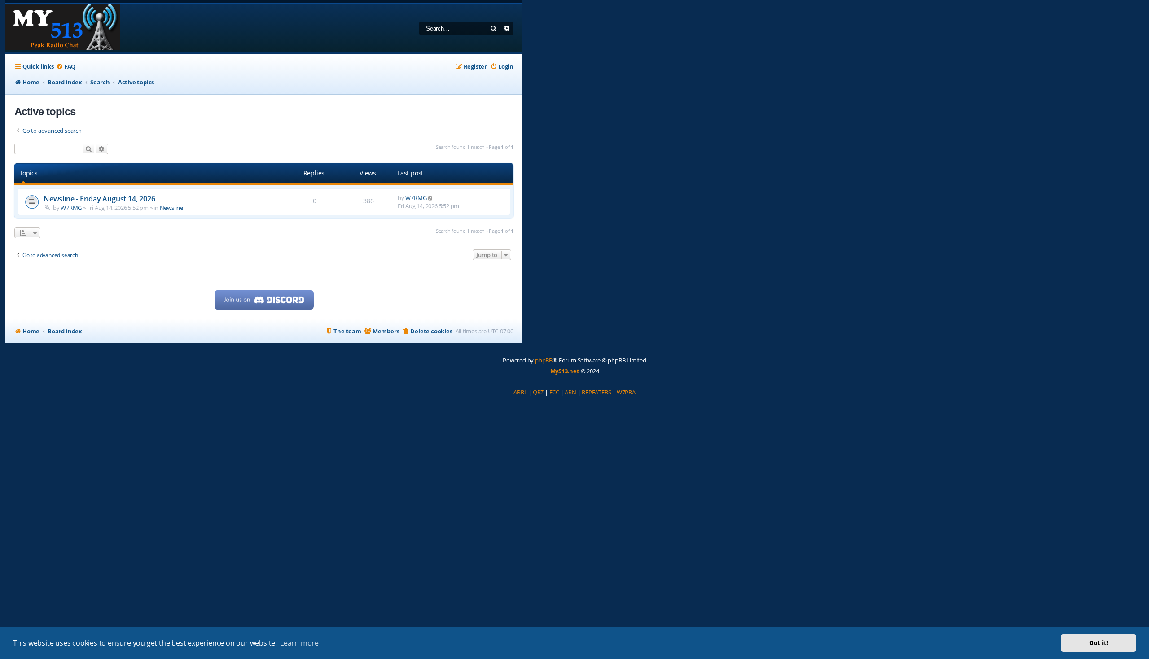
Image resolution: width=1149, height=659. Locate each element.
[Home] (62, 28)
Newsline (171, 208)
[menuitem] (65, 66)
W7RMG (71, 208)
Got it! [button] (1098, 642)
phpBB (544, 360)
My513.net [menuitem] (564, 371)
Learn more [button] (299, 643)
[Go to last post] (431, 198)
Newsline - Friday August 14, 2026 (99, 199)
